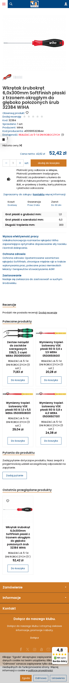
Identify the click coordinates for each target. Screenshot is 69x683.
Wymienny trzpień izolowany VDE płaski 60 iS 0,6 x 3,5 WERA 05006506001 (51, 349)
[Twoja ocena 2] (29, 116)
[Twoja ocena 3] (33, 116)
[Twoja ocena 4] (37, 116)
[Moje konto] (66, 4)
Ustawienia (58, 678)
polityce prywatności (40, 670)
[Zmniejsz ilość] (20, 163)
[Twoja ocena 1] (24, 116)
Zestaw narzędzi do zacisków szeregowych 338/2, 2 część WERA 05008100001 (18, 349)
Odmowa (40, 678)
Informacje (12, 598)
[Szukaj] (11, 4)
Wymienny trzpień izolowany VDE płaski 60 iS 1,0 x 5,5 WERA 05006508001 (18, 408)
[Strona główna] (34, 4)
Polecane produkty (17, 321)
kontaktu (39, 194)
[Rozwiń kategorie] (4, 4)
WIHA (20, 127)
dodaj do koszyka (48, 163)
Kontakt (9, 608)
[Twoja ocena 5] (42, 116)
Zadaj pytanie (14, 475)
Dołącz (34, 637)
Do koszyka (18, 380)
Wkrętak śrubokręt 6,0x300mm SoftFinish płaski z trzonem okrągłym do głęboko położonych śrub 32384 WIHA (18, 537)
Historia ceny (11, 145)
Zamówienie (12, 587)
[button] (34, 43)
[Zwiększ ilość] (6, 163)
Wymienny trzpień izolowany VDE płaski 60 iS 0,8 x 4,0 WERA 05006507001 (51, 409)
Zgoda (26, 678)
